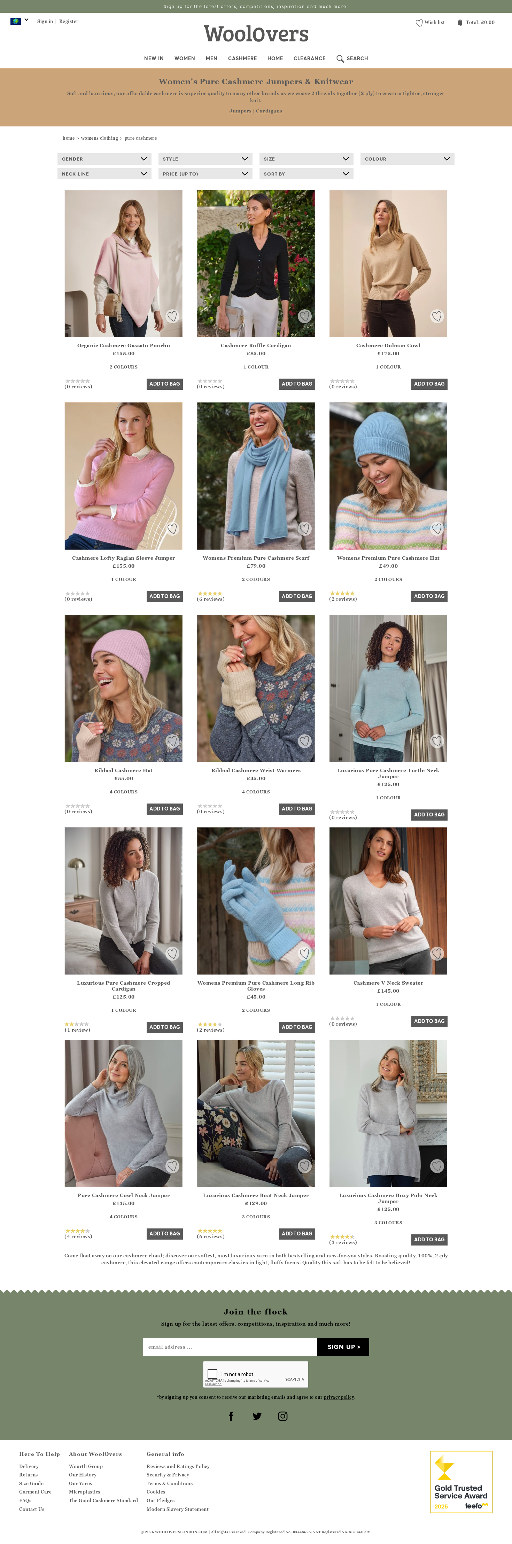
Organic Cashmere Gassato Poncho (123, 345)
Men (212, 58)
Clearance (310, 58)
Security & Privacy (168, 1474)
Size (269, 159)
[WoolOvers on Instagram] (281, 1415)
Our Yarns (80, 1483)
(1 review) (77, 1029)
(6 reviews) (211, 599)
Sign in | (46, 21)
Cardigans (269, 111)
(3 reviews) (343, 1242)
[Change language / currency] (18, 23)
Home (275, 58)
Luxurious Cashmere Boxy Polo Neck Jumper (388, 1198)
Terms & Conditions (170, 1483)
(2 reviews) (343, 599)
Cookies (156, 1492)
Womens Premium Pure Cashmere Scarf (256, 558)
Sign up (341, 1346)
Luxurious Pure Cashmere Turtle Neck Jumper (388, 773)
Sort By (274, 174)
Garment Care (35, 1492)
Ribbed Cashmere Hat (123, 770)
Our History (83, 1474)
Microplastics (84, 1492)
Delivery (29, 1466)
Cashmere (242, 58)
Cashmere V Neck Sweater (389, 983)
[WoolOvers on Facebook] (230, 1415)
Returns (28, 1474)
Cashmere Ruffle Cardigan (256, 345)
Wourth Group (86, 1466)
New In (154, 58)
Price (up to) (180, 174)
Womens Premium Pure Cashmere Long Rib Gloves (256, 986)
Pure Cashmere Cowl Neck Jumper (124, 1195)
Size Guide (31, 1483)
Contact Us (31, 1509)
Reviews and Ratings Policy (178, 1466)
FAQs (25, 1500)
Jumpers (241, 111)
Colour (376, 159)
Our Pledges (161, 1500)
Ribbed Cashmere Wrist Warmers (256, 770)
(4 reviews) (78, 1236)
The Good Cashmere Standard (103, 1500)
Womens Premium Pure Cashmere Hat (388, 558)
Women (184, 58)
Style (170, 159)
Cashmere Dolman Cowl (388, 345)
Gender (72, 159)
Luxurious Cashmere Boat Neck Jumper (256, 1195)
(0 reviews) (78, 386)
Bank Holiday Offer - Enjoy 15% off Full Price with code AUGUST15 (256, 6)
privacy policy (339, 1397)
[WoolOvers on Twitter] (256, 1415)
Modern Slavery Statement (178, 1509)
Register (69, 21)
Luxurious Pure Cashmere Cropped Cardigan (123, 986)
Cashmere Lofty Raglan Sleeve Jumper (123, 558)
